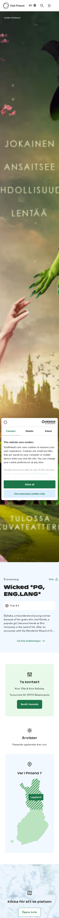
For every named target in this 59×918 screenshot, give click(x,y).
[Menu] (49, 6)
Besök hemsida (29, 704)
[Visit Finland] (13, 6)
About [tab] (48, 431)
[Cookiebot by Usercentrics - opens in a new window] (42, 422)
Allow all (29, 484)
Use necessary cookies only (29, 493)
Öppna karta (29, 912)
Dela (51, 579)
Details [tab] (29, 431)
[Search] (42, 6)
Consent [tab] (10, 431)
